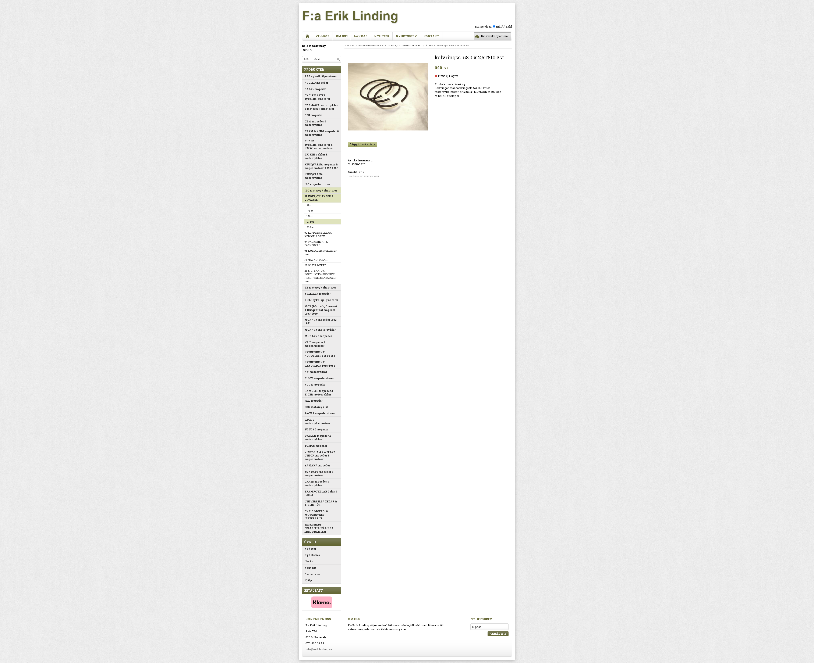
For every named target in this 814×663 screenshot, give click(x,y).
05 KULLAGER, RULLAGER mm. (320, 252)
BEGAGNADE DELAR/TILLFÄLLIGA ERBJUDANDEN (318, 528)
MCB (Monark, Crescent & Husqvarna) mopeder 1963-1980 (320, 310)
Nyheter (381, 36)
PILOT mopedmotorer (319, 378)
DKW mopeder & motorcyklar (315, 123)
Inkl (499, 26)
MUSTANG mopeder (318, 336)
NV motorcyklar (315, 371)
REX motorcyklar (316, 407)
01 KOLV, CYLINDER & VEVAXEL (318, 197)
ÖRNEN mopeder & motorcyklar (316, 483)
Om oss (341, 36)
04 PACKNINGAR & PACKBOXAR (316, 243)
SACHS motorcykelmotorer (317, 421)
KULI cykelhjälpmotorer (321, 300)
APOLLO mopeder (316, 82)
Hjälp (308, 580)
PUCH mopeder (314, 384)
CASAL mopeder (315, 89)
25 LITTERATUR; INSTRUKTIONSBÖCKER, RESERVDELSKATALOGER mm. (320, 276)
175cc (310, 221)
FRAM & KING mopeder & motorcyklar (321, 132)
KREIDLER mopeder (317, 293)
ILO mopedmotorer (317, 184)
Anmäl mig (498, 633)
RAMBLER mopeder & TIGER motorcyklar (318, 392)
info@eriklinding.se (318, 649)
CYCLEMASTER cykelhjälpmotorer (317, 97)
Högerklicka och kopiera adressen (363, 176)
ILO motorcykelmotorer (320, 190)
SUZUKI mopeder (316, 429)
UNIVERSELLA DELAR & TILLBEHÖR (320, 503)
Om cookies (312, 574)
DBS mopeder (313, 115)
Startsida (349, 45)
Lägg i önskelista (362, 144)
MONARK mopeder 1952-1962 (320, 321)
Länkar (361, 36)
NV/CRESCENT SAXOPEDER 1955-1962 (319, 363)
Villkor (322, 36)
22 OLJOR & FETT (315, 265)
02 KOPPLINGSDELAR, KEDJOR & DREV (318, 234)
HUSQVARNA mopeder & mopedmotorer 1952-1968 (321, 166)
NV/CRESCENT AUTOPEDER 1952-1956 (319, 353)
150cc (310, 216)
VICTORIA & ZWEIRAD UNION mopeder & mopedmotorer (319, 455)
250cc (310, 227)
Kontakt (431, 36)
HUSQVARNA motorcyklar (313, 175)
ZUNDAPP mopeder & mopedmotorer (318, 473)
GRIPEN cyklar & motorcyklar (316, 156)
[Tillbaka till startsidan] (307, 36)
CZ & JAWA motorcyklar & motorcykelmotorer (321, 106)
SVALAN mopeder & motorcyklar (317, 437)
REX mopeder (313, 400)
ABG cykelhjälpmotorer (320, 76)
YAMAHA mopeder (317, 465)
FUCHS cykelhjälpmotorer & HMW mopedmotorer (318, 144)
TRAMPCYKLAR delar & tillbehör (320, 493)
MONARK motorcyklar (320, 329)
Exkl (509, 26)
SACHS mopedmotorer (319, 413)
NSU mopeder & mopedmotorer (315, 344)
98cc (309, 205)
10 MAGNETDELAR (316, 259)
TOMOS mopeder (315, 445)
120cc (310, 210)
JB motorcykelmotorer (320, 287)
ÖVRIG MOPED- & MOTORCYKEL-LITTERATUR (316, 514)
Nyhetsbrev (406, 36)
